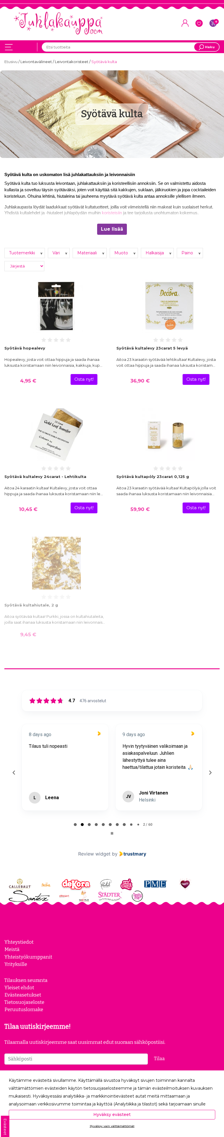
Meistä (12, 949)
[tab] (75, 824)
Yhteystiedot (19, 942)
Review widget (94, 854)
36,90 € (140, 381)
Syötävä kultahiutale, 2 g (31, 605)
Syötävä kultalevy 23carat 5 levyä (152, 348)
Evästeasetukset (22, 995)
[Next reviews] (210, 772)
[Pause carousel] (112, 833)
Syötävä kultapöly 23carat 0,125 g (152, 476)
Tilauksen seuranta (26, 980)
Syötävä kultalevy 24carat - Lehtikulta (45, 476)
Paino (187, 252)
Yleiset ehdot (19, 987)
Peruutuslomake (23, 1009)
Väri (56, 252)
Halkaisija (155, 252)
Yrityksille (15, 964)
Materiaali (87, 252)
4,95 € (28, 381)
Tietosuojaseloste (24, 1002)
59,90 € (140, 509)
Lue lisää (112, 229)
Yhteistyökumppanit (28, 957)
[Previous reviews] (13, 772)
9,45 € (28, 634)
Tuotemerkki (22, 252)
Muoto (121, 252)
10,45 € (28, 509)
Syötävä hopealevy (24, 348)
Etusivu (11, 61)
